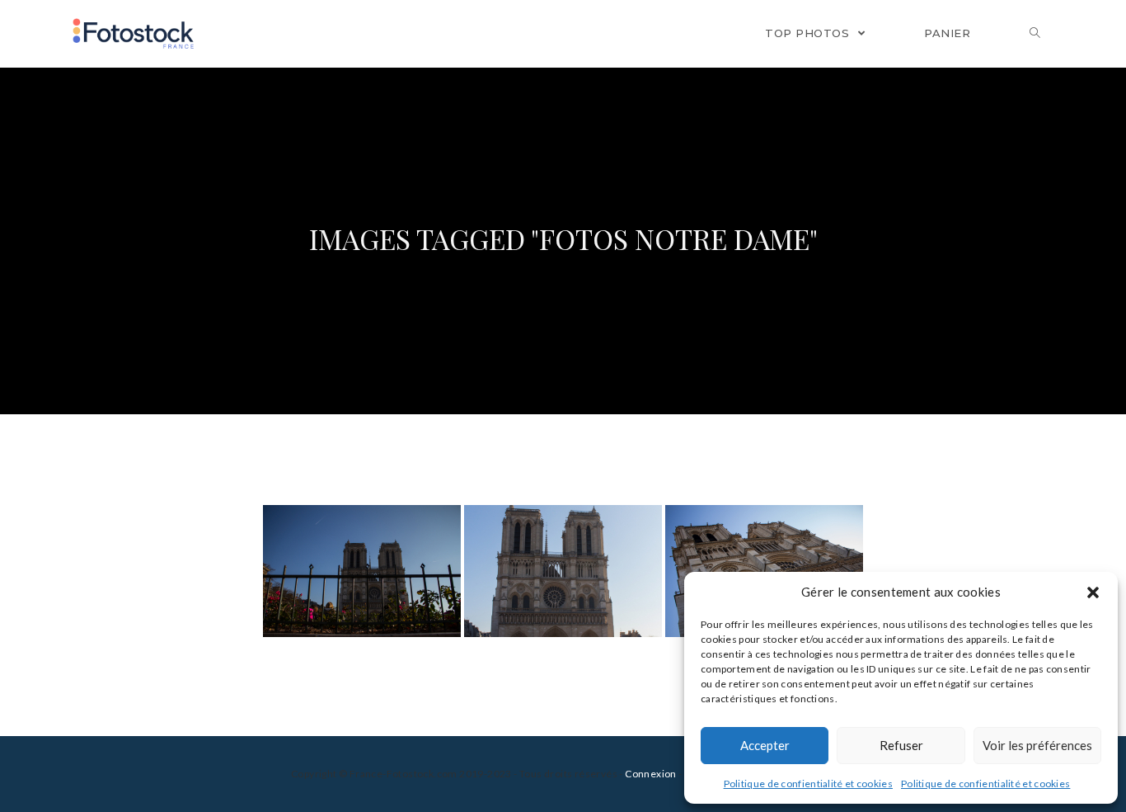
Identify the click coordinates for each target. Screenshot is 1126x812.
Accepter (765, 745)
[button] (1093, 592)
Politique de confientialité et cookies (808, 783)
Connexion (651, 773)
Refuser (901, 745)
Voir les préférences (1037, 745)
